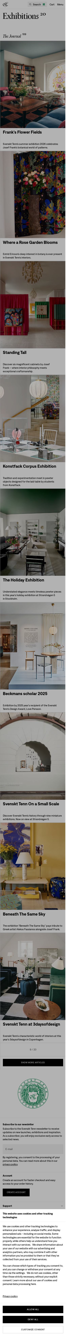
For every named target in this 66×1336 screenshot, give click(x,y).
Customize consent (33, 1329)
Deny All (33, 1319)
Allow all (33, 1309)
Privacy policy (10, 1296)
